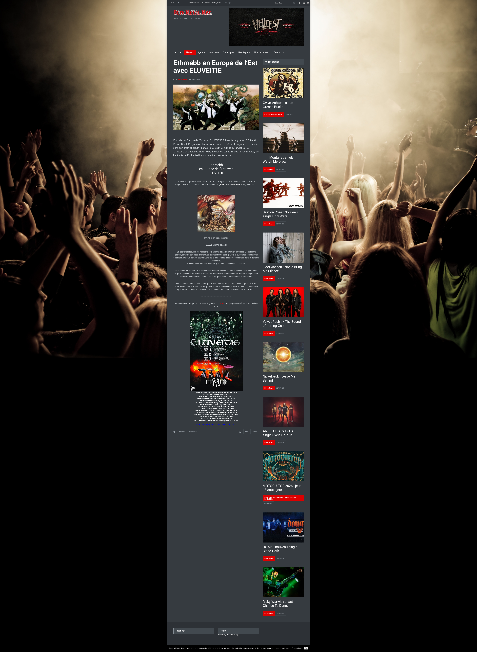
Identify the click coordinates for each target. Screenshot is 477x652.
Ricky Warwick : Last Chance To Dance (278, 604)
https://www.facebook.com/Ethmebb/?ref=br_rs (216, 424)
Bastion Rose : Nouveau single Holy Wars (280, 214)
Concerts (272, 497)
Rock (280, 114)
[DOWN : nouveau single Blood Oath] (283, 527)
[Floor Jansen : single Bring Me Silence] (283, 248)
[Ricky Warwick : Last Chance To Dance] (283, 582)
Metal (180, 79)
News (189, 52)
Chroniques (228, 52)
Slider (271, 499)
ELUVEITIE (221, 303)
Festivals (280, 497)
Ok (306, 648)
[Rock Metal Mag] (193, 13)
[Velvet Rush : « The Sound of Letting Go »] (283, 302)
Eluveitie (182, 432)
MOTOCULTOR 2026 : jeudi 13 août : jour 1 (282, 488)
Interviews (214, 52)
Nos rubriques (261, 52)
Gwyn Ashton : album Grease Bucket (203, 3)
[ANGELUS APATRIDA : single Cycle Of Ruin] (283, 412)
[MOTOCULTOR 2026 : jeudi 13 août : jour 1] (283, 466)
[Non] (474, 648)
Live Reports (244, 52)
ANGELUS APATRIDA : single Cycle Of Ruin (279, 433)
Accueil (178, 52)
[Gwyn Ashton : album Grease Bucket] (283, 83)
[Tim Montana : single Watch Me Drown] (283, 138)
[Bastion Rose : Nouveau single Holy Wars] (283, 193)
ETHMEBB (193, 432)
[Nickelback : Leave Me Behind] (283, 357)
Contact (278, 52)
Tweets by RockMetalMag (228, 635)
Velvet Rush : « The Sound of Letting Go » (282, 324)
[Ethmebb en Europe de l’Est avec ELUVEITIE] (216, 107)
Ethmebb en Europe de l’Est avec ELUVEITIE (215, 66)
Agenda (201, 52)
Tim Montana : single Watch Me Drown (278, 159)
